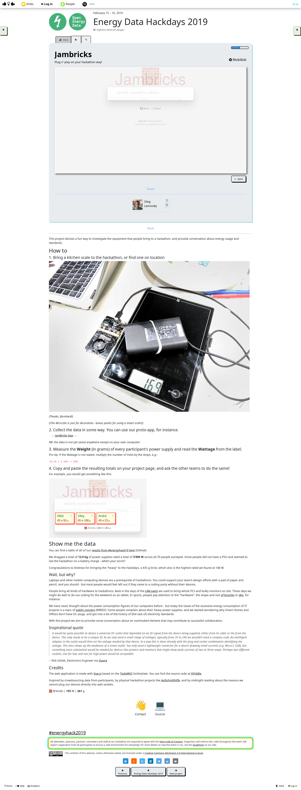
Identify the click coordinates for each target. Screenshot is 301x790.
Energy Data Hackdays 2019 (148, 773)
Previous (122, 773)
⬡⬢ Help (20, 785)
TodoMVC (126, 673)
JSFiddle (196, 673)
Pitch (65, 39)
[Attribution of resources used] (76, 39)
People (70, 4)
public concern (85, 610)
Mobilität (239, 59)
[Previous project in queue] (3, 30)
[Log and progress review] (86, 39)
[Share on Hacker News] (134, 761)
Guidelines (198, 744)
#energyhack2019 (67, 733)
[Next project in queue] (297, 30)
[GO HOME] (9, 3)
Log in (48, 4)
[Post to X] (142, 761)
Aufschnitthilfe (170, 680)
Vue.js (97, 673)
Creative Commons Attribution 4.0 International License (174, 753)
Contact (140, 705)
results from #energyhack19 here (113, 550)
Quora (103, 660)
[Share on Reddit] (167, 761)
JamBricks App (64, 435)
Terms (9, 785)
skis (241, 595)
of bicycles (227, 595)
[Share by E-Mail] (175, 761)
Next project (176, 773)
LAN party (151, 591)
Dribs (29, 4)
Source (160, 705)
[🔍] (149, 336)
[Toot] (125, 761)
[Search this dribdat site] (83, 4)
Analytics (35, 785)
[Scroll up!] (295, 4)
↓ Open (238, 178)
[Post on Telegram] (159, 761)
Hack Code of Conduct (171, 741)
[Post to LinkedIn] (150, 761)
